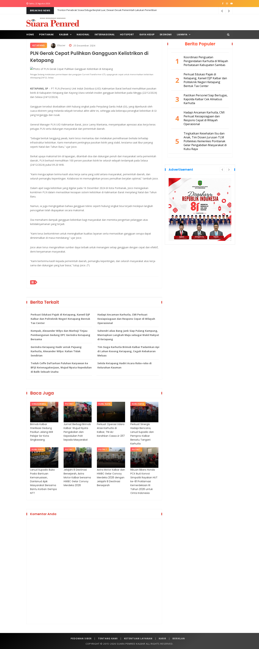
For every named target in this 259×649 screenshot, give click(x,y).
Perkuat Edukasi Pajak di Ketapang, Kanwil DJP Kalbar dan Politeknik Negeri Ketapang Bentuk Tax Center (60, 319)
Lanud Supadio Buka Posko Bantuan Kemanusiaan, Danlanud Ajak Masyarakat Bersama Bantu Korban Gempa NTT (43, 481)
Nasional (83, 34)
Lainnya (182, 34)
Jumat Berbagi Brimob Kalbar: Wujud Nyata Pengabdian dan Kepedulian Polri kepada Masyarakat (77, 431)
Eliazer (61, 45)
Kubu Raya (104, 403)
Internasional (105, 34)
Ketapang (38, 45)
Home (30, 34)
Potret (69, 403)
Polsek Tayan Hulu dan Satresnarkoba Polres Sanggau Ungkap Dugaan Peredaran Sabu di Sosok (109, 10)
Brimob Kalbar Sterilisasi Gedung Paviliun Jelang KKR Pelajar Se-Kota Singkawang (41, 431)
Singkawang (39, 403)
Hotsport (127, 34)
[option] (200, 209)
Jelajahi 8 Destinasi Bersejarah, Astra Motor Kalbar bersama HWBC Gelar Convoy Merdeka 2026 (77, 477)
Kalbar (64, 34)
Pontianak (46, 34)
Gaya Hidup (147, 34)
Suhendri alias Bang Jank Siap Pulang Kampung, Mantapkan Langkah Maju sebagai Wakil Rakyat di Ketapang (128, 335)
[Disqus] (94, 571)
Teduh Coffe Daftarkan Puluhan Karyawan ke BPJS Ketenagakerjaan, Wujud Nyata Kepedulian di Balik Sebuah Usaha (61, 367)
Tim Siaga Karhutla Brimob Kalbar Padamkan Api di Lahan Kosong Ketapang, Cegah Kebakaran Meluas (128, 351)
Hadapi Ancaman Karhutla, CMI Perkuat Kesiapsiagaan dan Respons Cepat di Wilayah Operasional (126, 319)
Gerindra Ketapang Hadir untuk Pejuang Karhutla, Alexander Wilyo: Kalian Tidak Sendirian (56, 351)
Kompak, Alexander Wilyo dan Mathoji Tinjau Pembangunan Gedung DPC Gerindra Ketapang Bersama (60, 335)
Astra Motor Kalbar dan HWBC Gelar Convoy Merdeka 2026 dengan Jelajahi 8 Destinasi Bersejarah (111, 477)
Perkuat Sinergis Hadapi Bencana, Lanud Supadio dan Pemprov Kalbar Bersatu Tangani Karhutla (142, 433)
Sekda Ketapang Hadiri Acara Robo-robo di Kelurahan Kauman (124, 365)
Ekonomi (166, 34)
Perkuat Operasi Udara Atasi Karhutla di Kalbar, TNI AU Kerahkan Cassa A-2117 (111, 430)
